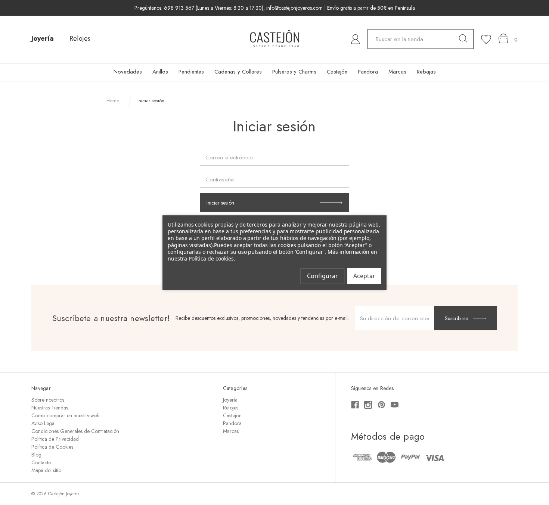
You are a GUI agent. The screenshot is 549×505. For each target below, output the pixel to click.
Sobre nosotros (47, 399)
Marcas (397, 72)
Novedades (128, 72)
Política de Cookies (52, 447)
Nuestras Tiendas (49, 407)
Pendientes (191, 72)
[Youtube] (394, 405)
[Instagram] (368, 405)
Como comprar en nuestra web (65, 415)
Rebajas (426, 72)
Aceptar (364, 276)
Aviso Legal (43, 423)
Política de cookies (211, 258)
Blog (36, 454)
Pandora (368, 72)
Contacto (41, 462)
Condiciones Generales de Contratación (75, 431)
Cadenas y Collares (238, 72)
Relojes (79, 38)
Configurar (322, 276)
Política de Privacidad (55, 439)
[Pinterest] (381, 405)
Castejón (337, 72)
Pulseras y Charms (294, 72)
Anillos (160, 72)
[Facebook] (355, 405)
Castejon (232, 415)
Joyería (42, 38)
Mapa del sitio (46, 470)
